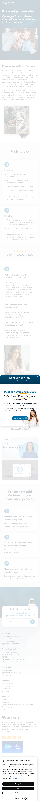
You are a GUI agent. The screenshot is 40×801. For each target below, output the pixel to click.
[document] (20, 400)
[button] (38, 377)
